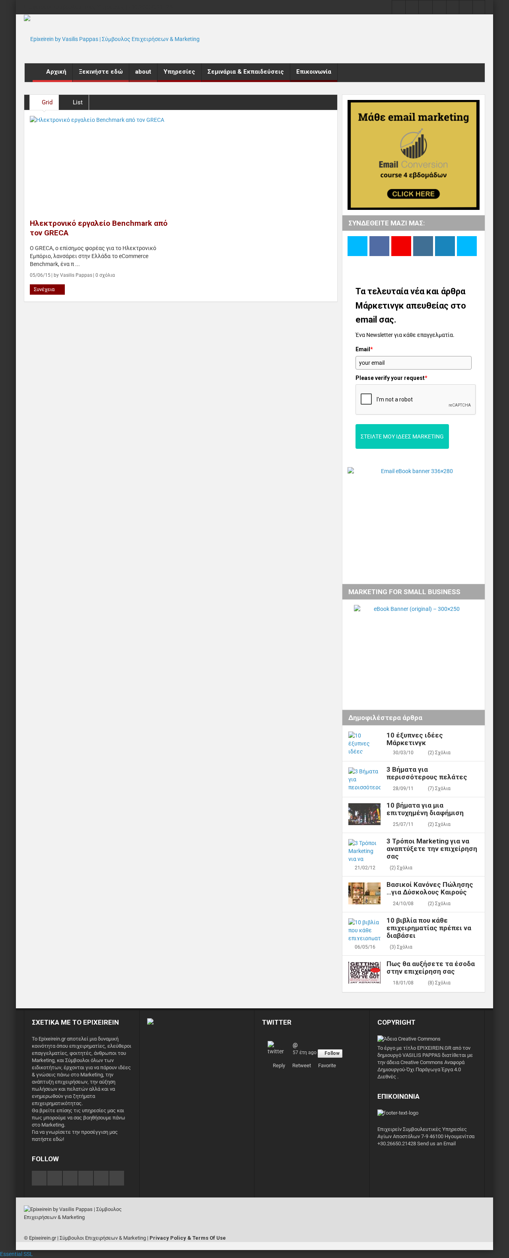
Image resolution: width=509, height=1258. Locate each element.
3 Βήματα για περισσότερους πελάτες (427, 773)
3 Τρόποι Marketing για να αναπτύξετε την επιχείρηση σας (432, 848)
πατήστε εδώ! (48, 1139)
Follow (332, 1053)
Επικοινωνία (313, 71)
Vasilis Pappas (76, 275)
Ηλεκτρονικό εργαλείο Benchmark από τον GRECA (98, 228)
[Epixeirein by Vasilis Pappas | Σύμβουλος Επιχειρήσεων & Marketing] (112, 38)
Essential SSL (16, 1254)
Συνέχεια (45, 289)
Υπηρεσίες (179, 71)
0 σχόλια (104, 275)
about (143, 71)
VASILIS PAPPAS (421, 1055)
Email (364, 349)
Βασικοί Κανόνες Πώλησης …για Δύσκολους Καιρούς (430, 888)
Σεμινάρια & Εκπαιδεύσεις (246, 71)
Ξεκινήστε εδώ (101, 71)
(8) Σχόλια (439, 983)
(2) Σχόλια (439, 752)
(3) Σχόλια (401, 947)
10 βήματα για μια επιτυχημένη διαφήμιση (425, 809)
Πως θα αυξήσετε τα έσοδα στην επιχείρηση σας (431, 967)
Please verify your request (391, 378)
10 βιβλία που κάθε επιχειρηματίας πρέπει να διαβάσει (429, 928)
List (77, 102)
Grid (46, 102)
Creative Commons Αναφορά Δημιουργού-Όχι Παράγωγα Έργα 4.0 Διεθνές (420, 1069)
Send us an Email (436, 1143)
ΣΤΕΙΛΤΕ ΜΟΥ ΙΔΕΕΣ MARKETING (402, 436)
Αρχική (56, 71)
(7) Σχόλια (439, 788)
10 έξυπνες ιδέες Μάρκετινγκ (415, 739)
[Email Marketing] (150, 1022)
